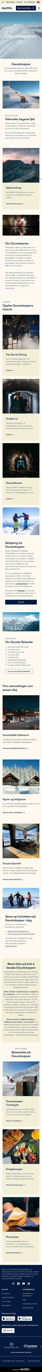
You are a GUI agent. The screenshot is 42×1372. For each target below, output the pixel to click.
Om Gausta (6, 1293)
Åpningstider (6, 1305)
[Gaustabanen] (30, 1346)
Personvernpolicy (34, 1361)
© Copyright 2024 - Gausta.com (13, 1361)
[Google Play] (25, 1318)
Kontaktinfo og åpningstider (28, 1295)
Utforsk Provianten (13, 1253)
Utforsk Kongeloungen (14, 1185)
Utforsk (9, 370)
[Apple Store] (8, 1318)
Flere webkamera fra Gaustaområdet (21, 934)
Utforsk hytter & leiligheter (13, 813)
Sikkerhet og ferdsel (30, 1304)
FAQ (24, 1300)
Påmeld (8, 1330)
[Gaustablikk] (11, 1345)
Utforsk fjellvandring (14, 204)
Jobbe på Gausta (8, 1297)
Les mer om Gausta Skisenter (19, 671)
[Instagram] (13, 1283)
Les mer (21, 602)
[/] (7, 8)
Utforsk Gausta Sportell (12, 879)
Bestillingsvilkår (28, 1308)
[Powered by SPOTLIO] (21, 1369)
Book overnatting (26, 8)
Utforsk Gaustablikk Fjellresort (14, 748)
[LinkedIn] (28, 1283)
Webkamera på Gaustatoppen (19, 931)
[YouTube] (23, 1283)
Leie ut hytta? (6, 1301)
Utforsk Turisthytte (13, 1121)
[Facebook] (18, 1283)
